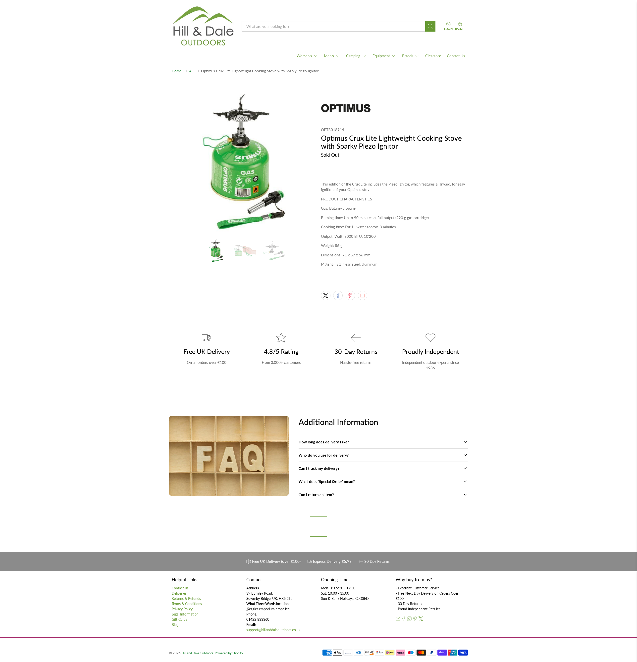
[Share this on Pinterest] (350, 295)
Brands (407, 55)
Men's (329, 55)
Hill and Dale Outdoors (197, 653)
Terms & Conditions (187, 604)
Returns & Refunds (186, 598)
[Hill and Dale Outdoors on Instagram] (409, 619)
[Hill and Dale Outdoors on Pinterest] (415, 619)
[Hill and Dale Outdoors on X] (421, 619)
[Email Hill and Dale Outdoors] (398, 619)
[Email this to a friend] (362, 295)
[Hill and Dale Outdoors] (203, 26)
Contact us (180, 588)
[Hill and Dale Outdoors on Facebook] (403, 619)
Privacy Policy (182, 609)
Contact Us (456, 55)
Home (177, 71)
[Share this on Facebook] (338, 295)
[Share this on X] (325, 295)
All (191, 71)
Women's (304, 55)
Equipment (381, 55)
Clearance (433, 55)
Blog (175, 624)
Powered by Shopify (229, 653)
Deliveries (179, 593)
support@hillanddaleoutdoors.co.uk (273, 630)
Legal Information (185, 614)
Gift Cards (179, 619)
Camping (353, 55)
